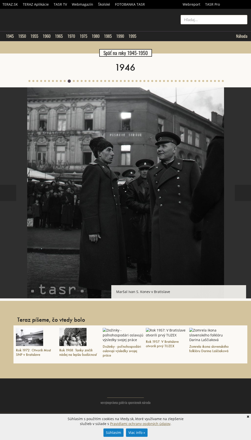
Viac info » (136, 432)
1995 (132, 36)
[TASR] (237, 4)
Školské (104, 4)
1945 (10, 36)
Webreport (191, 4)
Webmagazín (82, 4)
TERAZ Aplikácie (36, 4)
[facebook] (234, 394)
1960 (46, 36)
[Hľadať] (241, 19)
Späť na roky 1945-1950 (125, 53)
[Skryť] (242, 289)
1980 (96, 36)
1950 (22, 36)
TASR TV (60, 4)
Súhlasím (113, 432)
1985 (108, 36)
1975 (83, 36)
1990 (120, 36)
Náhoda (241, 36)
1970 (71, 36)
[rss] (243, 394)
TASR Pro (212, 4)
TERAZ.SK (10, 4)
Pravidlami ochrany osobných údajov (140, 423)
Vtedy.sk (126, 390)
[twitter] (224, 394)
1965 (59, 36)
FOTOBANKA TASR (130, 4)
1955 (34, 36)
